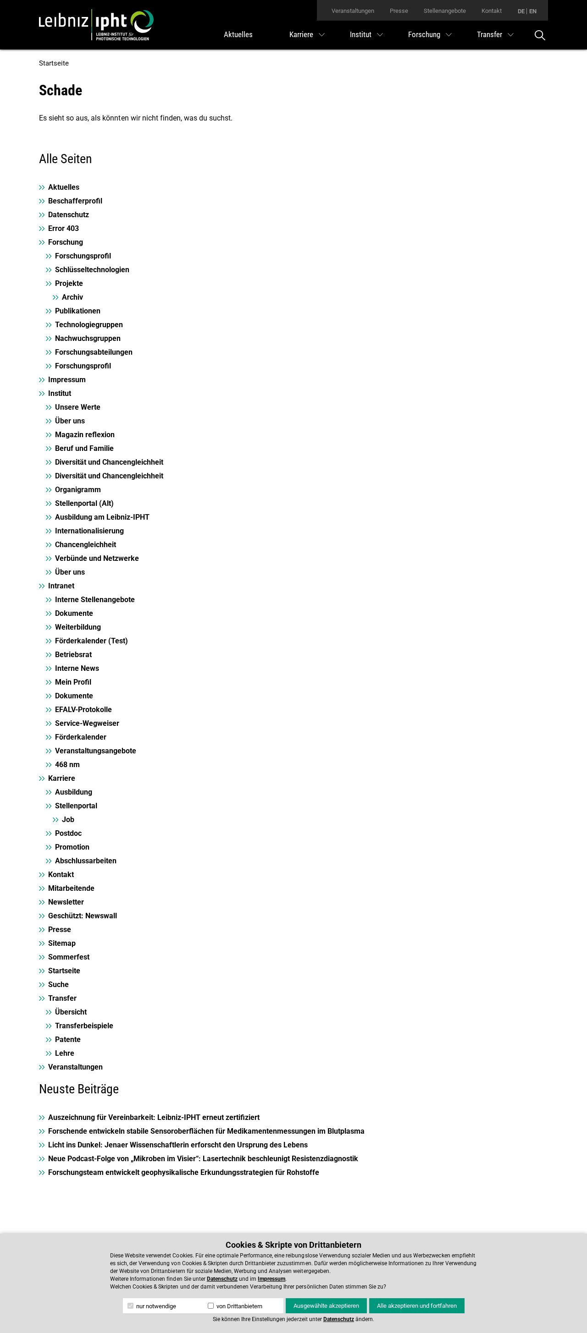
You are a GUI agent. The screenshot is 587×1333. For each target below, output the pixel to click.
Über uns (70, 421)
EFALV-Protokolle (83, 709)
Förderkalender (80, 737)
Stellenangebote (445, 10)
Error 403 (63, 228)
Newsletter (66, 902)
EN (533, 11)
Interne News (77, 668)
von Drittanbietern (238, 1306)
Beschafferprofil (75, 201)
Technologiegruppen (89, 324)
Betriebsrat (73, 654)
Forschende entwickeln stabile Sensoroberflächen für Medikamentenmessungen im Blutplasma (206, 1131)
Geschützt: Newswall (82, 915)
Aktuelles (238, 34)
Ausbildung (73, 792)
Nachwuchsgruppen (88, 338)
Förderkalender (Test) (91, 640)
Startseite (54, 63)
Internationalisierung (89, 531)
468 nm (67, 764)
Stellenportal (76, 805)
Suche (58, 984)
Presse (399, 10)
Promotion (72, 847)
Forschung (424, 34)
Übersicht (71, 1012)
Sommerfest (68, 957)
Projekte (69, 283)
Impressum (67, 379)
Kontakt (492, 10)
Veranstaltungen (353, 10)
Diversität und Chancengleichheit (109, 462)
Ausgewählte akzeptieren (326, 1305)
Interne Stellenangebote (95, 599)
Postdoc (68, 833)
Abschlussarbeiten (85, 860)
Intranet (61, 585)
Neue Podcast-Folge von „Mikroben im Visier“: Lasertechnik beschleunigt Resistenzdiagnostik (203, 1158)
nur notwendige (155, 1306)
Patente (68, 1039)
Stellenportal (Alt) (84, 503)
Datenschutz (68, 214)
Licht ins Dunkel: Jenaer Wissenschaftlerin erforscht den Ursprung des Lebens (178, 1145)
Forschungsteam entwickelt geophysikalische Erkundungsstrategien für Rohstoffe (183, 1172)
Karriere (301, 34)
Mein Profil (73, 682)
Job (68, 819)
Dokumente (74, 613)
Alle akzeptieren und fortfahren (417, 1305)
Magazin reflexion (85, 434)
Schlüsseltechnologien (92, 269)
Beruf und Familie (84, 448)
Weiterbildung (78, 627)
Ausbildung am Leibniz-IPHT (102, 517)
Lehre (64, 1053)
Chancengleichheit (85, 544)
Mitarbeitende (71, 888)
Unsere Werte (77, 407)
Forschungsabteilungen (94, 352)
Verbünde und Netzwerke (97, 558)
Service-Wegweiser (87, 723)
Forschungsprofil (83, 256)
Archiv (72, 297)
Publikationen (77, 311)
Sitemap (62, 943)
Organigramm (78, 489)
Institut (360, 34)
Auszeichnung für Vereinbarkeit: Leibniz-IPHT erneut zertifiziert (154, 1117)
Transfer (489, 34)
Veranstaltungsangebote (95, 750)
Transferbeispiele (84, 1025)
